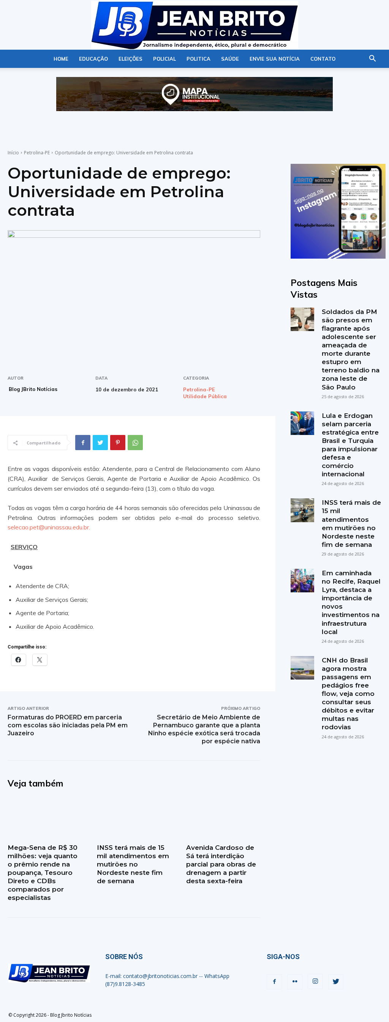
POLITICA (198, 59)
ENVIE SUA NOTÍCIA (275, 59)
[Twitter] (100, 442)
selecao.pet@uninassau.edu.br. (49, 527)
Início (13, 152)
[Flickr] (294, 981)
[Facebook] (82, 442)
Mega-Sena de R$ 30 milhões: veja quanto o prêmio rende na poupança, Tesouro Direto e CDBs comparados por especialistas (42, 873)
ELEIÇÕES (130, 59)
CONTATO (322, 59)
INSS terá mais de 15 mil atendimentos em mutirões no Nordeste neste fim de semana (133, 864)
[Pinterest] (117, 442)
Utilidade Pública (205, 396)
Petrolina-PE (37, 152)
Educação (93, 59)
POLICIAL (164, 59)
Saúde (230, 59)
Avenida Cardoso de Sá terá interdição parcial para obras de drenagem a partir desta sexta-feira (221, 864)
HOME (61, 59)
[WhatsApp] (135, 442)
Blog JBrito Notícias (33, 389)
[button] (372, 59)
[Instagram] (315, 981)
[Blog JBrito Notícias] (194, 25)
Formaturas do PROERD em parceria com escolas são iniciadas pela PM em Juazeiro (68, 725)
